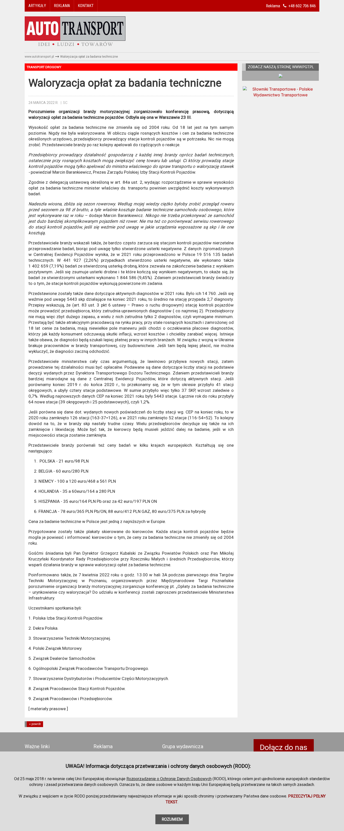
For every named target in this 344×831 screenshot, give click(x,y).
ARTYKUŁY (37, 5)
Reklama (103, 746)
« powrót (35, 724)
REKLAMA (62, 5)
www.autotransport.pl (39, 56)
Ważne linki (37, 746)
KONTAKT (86, 5)
